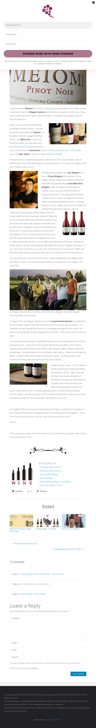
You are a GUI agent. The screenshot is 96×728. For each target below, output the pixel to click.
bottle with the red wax (23, 146)
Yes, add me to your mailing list (25, 668)
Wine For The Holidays (71, 529)
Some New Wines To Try (51, 485)
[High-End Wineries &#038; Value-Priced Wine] (21, 521)
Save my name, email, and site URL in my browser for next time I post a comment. (46, 663)
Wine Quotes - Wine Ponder (33, 594)
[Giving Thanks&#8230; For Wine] (47, 521)
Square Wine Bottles (49, 474)
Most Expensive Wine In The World (55, 481)
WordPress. (57, 719)
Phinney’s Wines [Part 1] (50, 467)
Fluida (47, 719)
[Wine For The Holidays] (74, 521)
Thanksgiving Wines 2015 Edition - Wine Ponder (42, 574)
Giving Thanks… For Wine (46, 529)
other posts (50, 108)
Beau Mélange (46, 478)
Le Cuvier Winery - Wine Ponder (35, 584)
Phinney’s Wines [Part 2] (50, 470)
